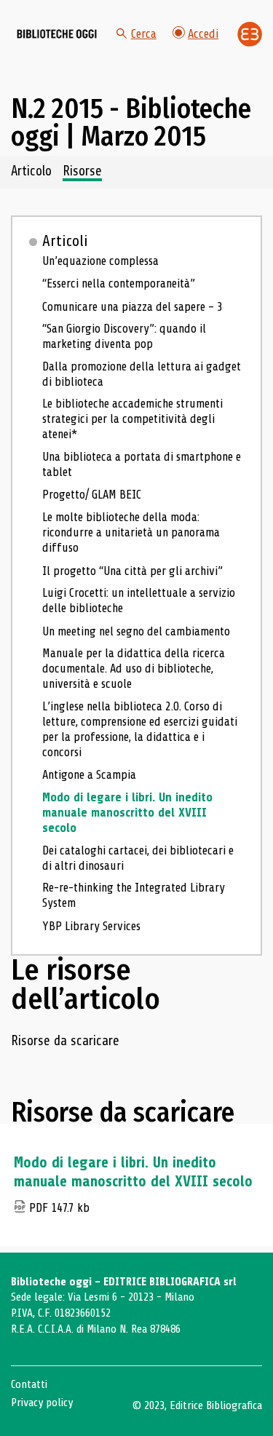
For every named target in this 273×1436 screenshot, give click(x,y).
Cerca (144, 34)
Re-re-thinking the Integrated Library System (133, 895)
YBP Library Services (91, 926)
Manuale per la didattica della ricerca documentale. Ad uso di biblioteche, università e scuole (133, 668)
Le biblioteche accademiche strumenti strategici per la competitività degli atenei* (132, 419)
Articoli (65, 241)
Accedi (203, 34)
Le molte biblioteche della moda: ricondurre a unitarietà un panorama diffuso (131, 532)
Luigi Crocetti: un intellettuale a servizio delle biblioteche (138, 600)
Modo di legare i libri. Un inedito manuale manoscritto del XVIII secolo (127, 812)
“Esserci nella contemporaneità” (118, 283)
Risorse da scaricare (65, 1041)
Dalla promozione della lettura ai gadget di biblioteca (141, 374)
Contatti (29, 1384)
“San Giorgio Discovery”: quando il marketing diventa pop (124, 336)
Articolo (31, 171)
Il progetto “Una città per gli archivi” (132, 571)
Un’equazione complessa (100, 261)
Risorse (82, 171)
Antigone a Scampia (89, 775)
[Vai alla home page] (57, 34)
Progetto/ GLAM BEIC (91, 494)
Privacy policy (42, 1402)
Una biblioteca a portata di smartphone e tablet (141, 464)
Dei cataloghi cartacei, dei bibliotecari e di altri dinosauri (138, 858)
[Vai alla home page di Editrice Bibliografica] (249, 34)
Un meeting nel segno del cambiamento (136, 631)
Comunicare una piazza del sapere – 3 (132, 307)
